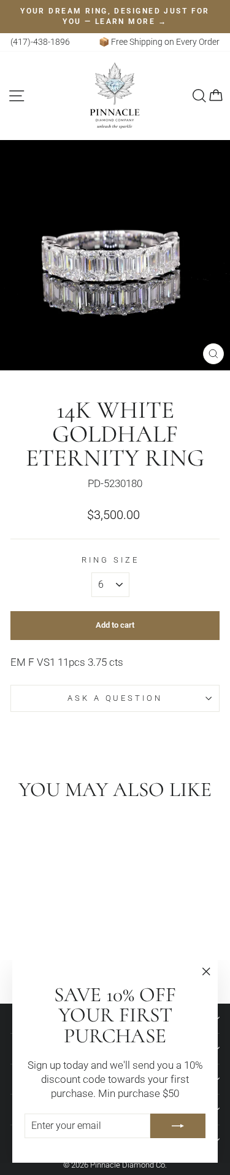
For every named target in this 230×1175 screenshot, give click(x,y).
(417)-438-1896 (40, 42)
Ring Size (110, 559)
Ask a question (115, 698)
